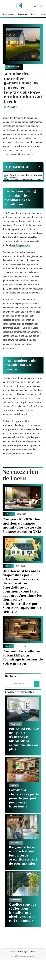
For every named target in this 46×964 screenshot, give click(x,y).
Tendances (14, 67)
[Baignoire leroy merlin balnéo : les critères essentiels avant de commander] (23, 827)
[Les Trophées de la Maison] (18, 6)
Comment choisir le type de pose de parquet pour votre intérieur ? (24, 798)
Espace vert (15, 724)
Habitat (7, 646)
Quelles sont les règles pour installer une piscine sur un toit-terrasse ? (22, 912)
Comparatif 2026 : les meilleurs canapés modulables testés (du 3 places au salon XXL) (22, 525)
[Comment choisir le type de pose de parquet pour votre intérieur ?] (23, 770)
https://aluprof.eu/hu (20, 245)
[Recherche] (35, 6)
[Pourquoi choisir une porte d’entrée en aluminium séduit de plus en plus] (23, 709)
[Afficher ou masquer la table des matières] (34, 166)
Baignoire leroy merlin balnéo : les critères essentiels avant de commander (23, 855)
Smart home (16, 842)
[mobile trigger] (5, 6)
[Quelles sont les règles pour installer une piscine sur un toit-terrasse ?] (23, 884)
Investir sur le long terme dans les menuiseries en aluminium (24, 176)
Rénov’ (7, 566)
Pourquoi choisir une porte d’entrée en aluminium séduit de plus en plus (24, 739)
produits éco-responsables (24, 237)
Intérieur (8, 514)
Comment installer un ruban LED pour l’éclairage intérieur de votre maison (23, 657)
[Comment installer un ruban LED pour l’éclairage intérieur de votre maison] (23, 630)
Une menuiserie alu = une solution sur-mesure (23, 179)
